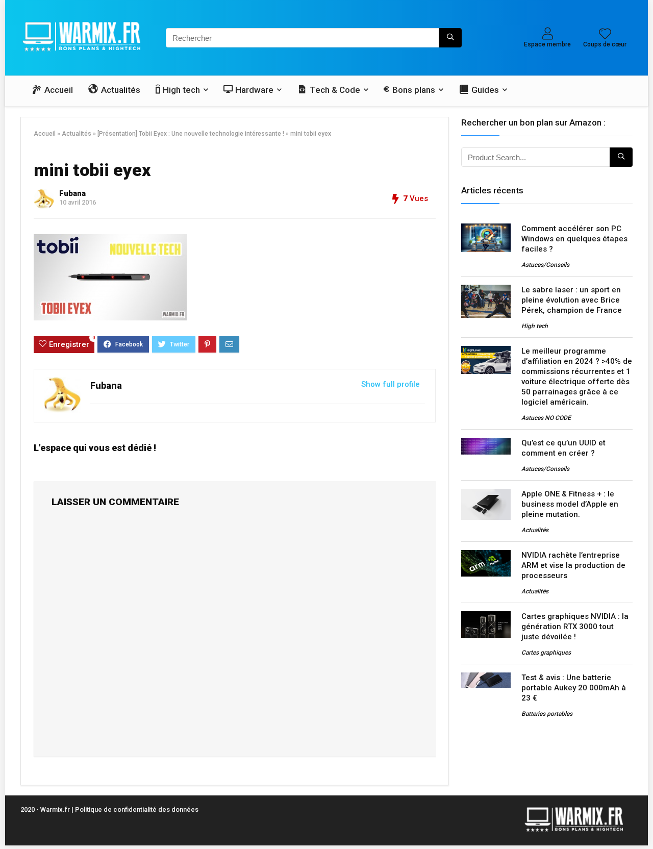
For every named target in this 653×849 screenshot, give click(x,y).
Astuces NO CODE (546, 417)
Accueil (45, 133)
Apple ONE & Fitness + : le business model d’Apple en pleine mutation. (569, 504)
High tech (534, 326)
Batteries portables (546, 713)
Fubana (72, 193)
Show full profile (390, 384)
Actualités (76, 133)
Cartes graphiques (546, 652)
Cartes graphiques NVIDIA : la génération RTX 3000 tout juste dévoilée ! (575, 626)
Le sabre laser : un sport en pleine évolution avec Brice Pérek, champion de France (571, 300)
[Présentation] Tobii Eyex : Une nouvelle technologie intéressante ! (190, 133)
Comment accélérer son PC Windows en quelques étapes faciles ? (574, 239)
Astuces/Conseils (545, 264)
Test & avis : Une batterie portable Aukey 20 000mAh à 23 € (573, 688)
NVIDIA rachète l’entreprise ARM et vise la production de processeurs (573, 565)
